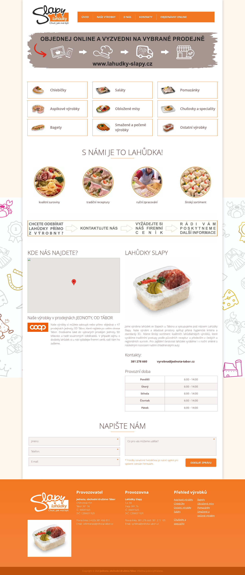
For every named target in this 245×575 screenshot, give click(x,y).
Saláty (177, 511)
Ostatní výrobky (182, 507)
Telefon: (35, 451)
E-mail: (34, 461)
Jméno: (35, 441)
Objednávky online (173, 17)
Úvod (85, 17)
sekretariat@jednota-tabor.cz (98, 523)
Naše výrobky (106, 17)
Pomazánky (203, 507)
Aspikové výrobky (183, 499)
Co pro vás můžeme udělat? (143, 441)
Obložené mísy (205, 503)
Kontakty (145, 17)
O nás (127, 17)
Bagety (201, 499)
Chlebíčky (179, 503)
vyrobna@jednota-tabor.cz (175, 361)
